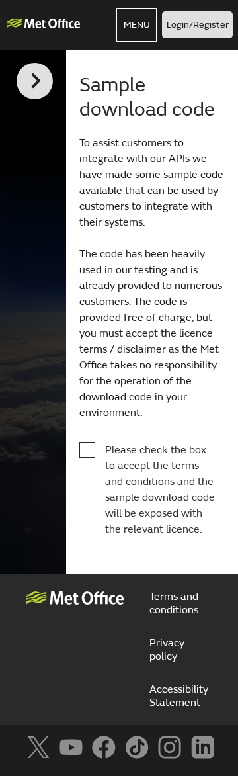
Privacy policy (166, 649)
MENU (137, 24)
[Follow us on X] (38, 747)
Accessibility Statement (178, 696)
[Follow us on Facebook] (103, 747)
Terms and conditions (173, 603)
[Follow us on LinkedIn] (202, 747)
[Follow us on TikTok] (136, 747)
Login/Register (198, 24)
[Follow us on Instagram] (169, 747)
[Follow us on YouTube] (71, 747)
